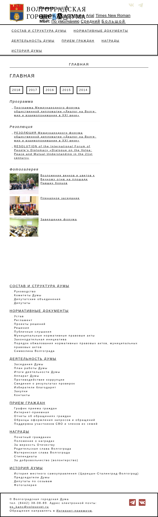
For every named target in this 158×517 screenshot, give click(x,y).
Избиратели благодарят (35, 387)
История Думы (27, 50)
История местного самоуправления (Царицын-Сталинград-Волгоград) (76, 473)
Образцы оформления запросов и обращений (54, 419)
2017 (33, 90)
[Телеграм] (132, 502)
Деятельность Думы (33, 40)
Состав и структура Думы (39, 30)
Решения (21, 327)
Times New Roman (113, 15)
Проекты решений (30, 323)
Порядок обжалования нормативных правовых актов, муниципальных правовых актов (76, 345)
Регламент (23, 320)
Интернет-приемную (74, 510)
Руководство (25, 291)
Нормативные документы (101, 30)
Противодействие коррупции (39, 379)
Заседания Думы (29, 364)
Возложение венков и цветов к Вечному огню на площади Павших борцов (67, 179)
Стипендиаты (25, 456)
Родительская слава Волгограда (42, 448)
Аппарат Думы (26, 375)
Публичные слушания (33, 331)
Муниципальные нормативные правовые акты (54, 335)
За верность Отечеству (34, 444)
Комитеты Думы (28, 295)
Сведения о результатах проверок (44, 383)
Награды (110, 40)
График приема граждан (35, 408)
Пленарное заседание (60, 198)
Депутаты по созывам (33, 481)
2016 (50, 90)
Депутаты (22, 302)
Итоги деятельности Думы (37, 371)
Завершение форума (58, 219)
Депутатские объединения (37, 299)
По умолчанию (71, 15)
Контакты (22, 395)
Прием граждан (78, 40)
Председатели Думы (32, 477)
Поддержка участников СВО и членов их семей (56, 423)
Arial (90, 15)
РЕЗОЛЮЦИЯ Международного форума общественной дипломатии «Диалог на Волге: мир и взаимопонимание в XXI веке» (55, 136)
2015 (66, 90)
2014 (83, 90)
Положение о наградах (34, 440)
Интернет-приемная (32, 412)
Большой (114, 21)
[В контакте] (142, 502)
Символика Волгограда (34, 350)
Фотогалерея (25, 485)
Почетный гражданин (32, 437)
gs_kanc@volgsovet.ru (29, 506)
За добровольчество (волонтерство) (46, 460)
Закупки (21, 391)
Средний (90, 21)
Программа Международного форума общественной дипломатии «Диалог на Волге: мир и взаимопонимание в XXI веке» (55, 111)
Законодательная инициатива (40, 339)
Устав (19, 316)
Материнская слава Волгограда (42, 452)
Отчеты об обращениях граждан (42, 416)
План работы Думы (31, 368)
